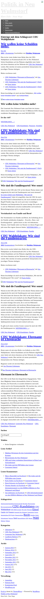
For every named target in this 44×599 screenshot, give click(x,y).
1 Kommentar (9, 53)
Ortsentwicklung (19, 515)
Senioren (11, 518)
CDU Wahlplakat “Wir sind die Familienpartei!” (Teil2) (23, 87)
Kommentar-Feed (11, 585)
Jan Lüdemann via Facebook (14, 493)
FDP (7, 512)
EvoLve (3, 591)
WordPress (36, 591)
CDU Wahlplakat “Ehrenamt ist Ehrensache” (20, 77)
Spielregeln (9, 25)
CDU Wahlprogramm (16, 509)
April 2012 (8, 555)
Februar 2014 (9, 550)
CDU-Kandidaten (22, 126)
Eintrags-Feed (9, 582)
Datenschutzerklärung (12, 32)
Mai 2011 (8, 572)
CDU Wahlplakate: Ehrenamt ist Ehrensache (21, 338)
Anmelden (8, 580)
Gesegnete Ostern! (11, 467)
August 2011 (9, 564)
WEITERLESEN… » (8, 122)
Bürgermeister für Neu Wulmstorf (16, 458)
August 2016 (9, 548)
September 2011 (10, 562)
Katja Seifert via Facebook (14, 481)
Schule (37, 515)
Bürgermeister (31, 503)
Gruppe (36, 512)
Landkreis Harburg (11, 537)
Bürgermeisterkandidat (6, 507)
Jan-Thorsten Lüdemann (11, 366)
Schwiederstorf (4, 518)
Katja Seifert (12, 84)
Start (6, 20)
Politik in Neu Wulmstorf (9, 594)
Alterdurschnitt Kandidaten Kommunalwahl (11, 503)
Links (7, 28)
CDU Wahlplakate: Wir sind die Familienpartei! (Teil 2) (20, 131)
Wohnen (8, 520)
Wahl (36, 517)
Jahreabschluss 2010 (6, 515)
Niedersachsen (10, 539)
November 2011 (10, 560)
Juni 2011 (8, 569)
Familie (31, 231)
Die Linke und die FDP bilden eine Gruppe (19, 465)
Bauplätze (25, 503)
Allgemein (8, 529)
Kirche (13, 515)
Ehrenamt (12, 426)
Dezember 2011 (10, 557)
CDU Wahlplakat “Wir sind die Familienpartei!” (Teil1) (23, 82)
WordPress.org (10, 587)
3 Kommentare (10, 139)
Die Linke (24, 509)
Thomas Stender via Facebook (15, 485)
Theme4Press (17, 591)
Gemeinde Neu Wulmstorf (24, 423)
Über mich (8, 23)
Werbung (3, 520)
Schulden (39, 126)
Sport (15, 518)
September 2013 (10, 552)
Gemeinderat (31, 512)
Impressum (8, 30)
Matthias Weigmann (33, 53)
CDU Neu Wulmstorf (36, 64)
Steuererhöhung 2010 (23, 518)
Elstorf (35, 509)
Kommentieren (10, 245)
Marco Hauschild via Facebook (15, 476)
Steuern (30, 518)
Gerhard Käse (23, 95)
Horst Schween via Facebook (15, 483)
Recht (27, 514)
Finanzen (32, 126)
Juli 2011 (8, 567)
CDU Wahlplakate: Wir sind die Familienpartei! (20, 237)
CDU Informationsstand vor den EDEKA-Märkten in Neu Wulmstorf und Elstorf (22, 488)
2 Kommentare (10, 346)
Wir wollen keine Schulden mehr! (19, 45)
